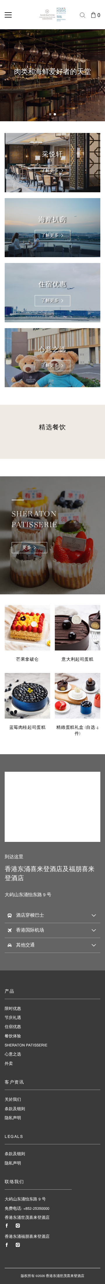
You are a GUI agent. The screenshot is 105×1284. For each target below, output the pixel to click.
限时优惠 (13, 1009)
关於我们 (13, 1100)
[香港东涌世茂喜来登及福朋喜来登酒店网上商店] (52, 14)
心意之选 (13, 1054)
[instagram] (18, 1226)
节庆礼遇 (13, 1018)
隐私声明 (13, 1118)
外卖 (9, 1064)
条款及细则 (15, 1109)
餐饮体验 (13, 1036)
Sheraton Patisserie (26, 1045)
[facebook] (7, 1226)
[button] (50, 114)
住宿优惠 (13, 1027)
